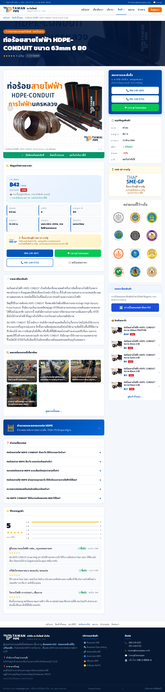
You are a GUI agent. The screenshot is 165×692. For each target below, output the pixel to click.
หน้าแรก (85, 9)
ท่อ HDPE (72, 624)
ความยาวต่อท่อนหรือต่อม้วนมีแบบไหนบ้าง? (54, 489)
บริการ (110, 9)
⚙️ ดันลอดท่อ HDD (91, 642)
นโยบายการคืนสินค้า (153, 688)
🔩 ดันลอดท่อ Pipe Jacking (95, 647)
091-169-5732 (27, 2)
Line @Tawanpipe (136, 655)
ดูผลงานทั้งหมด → (54, 411)
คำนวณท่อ (104, 624)
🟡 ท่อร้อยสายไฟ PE (92, 665)
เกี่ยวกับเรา (98, 9)
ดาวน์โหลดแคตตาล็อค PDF (135, 307)
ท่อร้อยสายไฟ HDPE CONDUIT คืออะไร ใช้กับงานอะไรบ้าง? (54, 452)
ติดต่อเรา (155, 9)
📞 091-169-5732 (30, 262)
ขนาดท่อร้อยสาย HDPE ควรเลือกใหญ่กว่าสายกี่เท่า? (54, 470)
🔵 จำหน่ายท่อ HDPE (92, 656)
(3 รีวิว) (21, 55)
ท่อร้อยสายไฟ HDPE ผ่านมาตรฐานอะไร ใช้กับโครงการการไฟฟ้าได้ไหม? (54, 480)
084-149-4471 (12, 2)
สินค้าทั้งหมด (17, 17)
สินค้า (121, 9)
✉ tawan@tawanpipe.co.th (139, 2)
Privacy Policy (94, 688)
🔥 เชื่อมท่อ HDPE (91, 661)
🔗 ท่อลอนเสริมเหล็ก (92, 651)
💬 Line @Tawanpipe (77, 253)
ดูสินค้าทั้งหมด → (135, 396)
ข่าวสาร (141, 9)
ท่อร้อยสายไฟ (84, 624)
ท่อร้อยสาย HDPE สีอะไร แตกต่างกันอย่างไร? (54, 461)
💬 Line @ (157, 2)
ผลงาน (131, 9)
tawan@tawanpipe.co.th (139, 650)
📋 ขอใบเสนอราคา (77, 262)
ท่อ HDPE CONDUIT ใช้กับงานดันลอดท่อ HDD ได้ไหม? (54, 498)
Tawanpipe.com (22, 688)
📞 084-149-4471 (30, 253)
